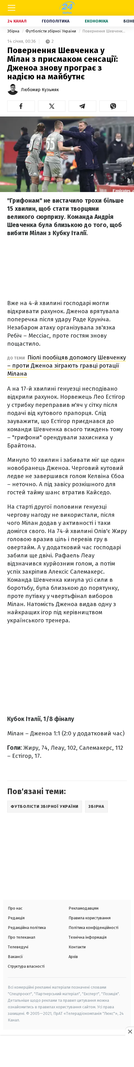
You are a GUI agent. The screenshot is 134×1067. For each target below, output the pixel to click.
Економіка (96, 21)
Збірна (13, 31)
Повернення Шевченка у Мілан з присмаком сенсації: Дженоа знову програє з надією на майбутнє (104, 31)
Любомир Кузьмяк (40, 89)
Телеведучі (18, 947)
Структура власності (26, 966)
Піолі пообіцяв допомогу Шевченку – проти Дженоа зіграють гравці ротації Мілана (66, 365)
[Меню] (11, 8)
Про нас (15, 908)
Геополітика (55, 21)
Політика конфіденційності (93, 927)
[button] (21, 106)
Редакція (16, 918)
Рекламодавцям (83, 908)
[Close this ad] (129, 1031)
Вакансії (15, 956)
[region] (67, 1052)
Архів (73, 956)
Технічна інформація (88, 937)
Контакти (77, 947)
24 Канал (16, 21)
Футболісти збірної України (51, 31)
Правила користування (90, 918)
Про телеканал (21, 937)
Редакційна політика (27, 927)
